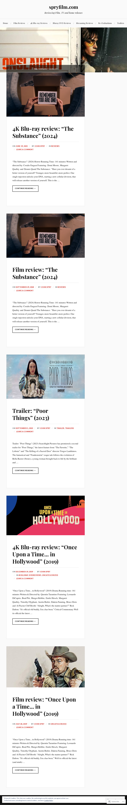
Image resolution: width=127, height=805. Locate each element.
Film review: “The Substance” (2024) (35, 273)
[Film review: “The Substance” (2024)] (45, 256)
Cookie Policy (48, 800)
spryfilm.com (63, 7)
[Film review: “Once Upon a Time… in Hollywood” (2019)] (45, 686)
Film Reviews (19, 23)
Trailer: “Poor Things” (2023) (30, 414)
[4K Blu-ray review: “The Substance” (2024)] (45, 115)
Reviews (55, 146)
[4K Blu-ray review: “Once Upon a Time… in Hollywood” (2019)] (45, 534)
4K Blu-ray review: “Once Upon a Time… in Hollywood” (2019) (44, 554)
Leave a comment (25, 149)
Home (5, 23)
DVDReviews (35, 575)
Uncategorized (50, 575)
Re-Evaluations (105, 23)
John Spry (40, 146)
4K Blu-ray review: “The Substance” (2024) (43, 132)
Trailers (120, 23)
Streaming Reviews (84, 23)
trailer (60, 428)
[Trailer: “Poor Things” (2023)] (45, 397)
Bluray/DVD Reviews (62, 23)
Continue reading (23, 189)
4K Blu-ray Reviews (38, 23)
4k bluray (23, 575)
